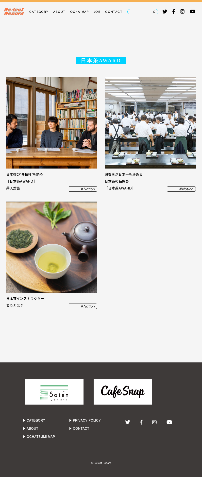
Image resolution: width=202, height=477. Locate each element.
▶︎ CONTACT (79, 428)
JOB (97, 11)
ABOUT (59, 11)
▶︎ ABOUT (30, 428)
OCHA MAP (79, 11)
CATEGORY (39, 11)
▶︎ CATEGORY (33, 420)
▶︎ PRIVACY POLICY (85, 420)
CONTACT (113, 11)
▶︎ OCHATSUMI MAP (38, 436)
